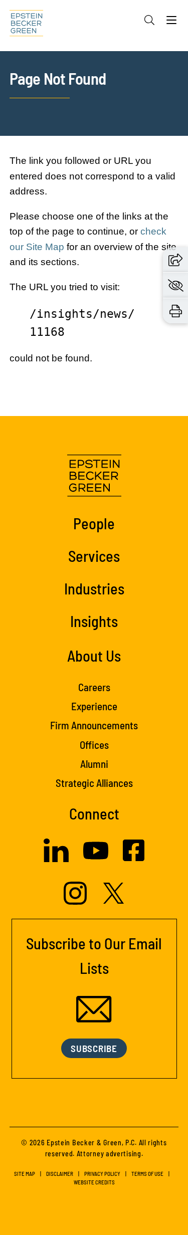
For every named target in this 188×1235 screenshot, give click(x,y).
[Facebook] (133, 858)
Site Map (24, 1173)
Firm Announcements (94, 725)
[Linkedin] (56, 859)
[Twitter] (113, 901)
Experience (94, 706)
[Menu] (171, 22)
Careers (94, 687)
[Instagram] (76, 902)
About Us (94, 655)
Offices (94, 744)
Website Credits (94, 1182)
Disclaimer (59, 1173)
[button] (175, 259)
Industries (94, 588)
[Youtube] (95, 860)
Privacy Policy (102, 1173)
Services (94, 555)
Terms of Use (147, 1173)
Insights (94, 620)
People (94, 523)
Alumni (94, 763)
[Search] (149, 20)
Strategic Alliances (94, 782)
